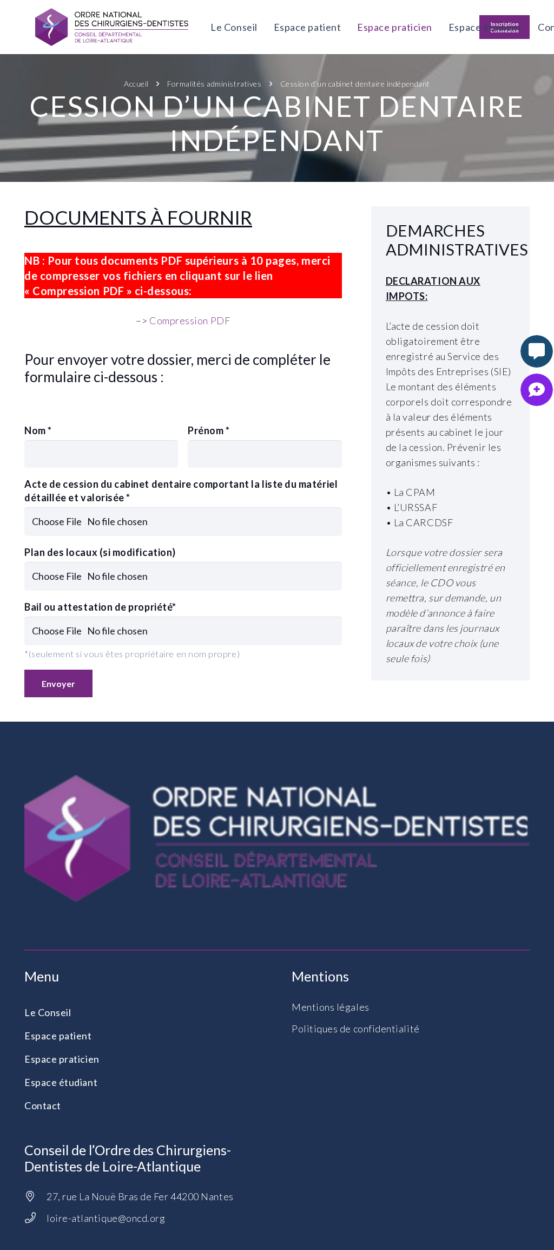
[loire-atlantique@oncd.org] (35, 1218)
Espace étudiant (60, 1082)
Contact (42, 1105)
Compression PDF (189, 320)
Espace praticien (62, 1059)
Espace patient (58, 1036)
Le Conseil (47, 1012)
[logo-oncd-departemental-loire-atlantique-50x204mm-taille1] (111, 27)
